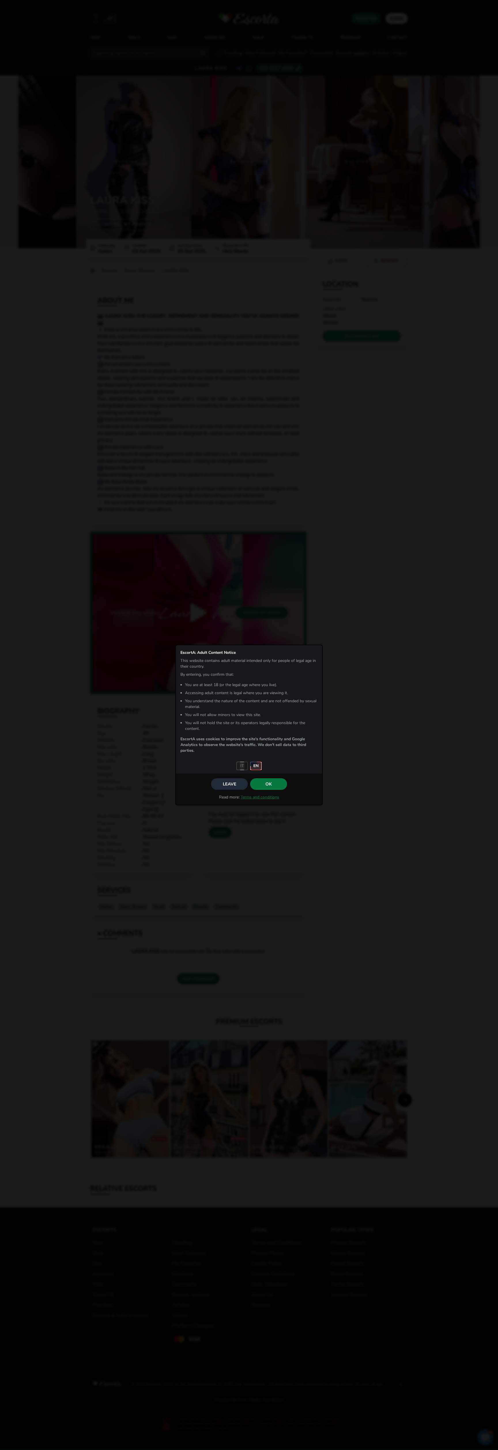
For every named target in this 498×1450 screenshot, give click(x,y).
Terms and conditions (260, 797)
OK (268, 784)
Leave (229, 784)
